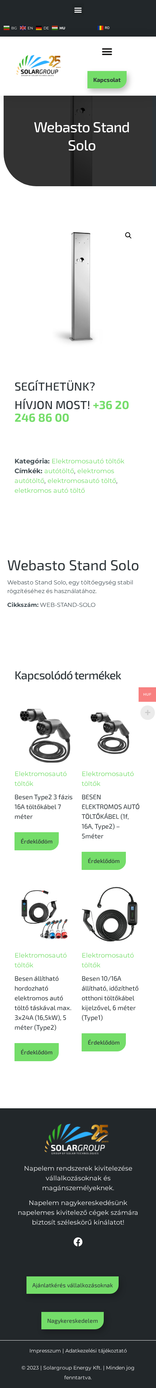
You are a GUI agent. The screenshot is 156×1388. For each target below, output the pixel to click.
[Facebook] (78, 1242)
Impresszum (45, 1350)
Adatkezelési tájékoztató (96, 1350)
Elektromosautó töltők (88, 461)
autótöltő (59, 471)
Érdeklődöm (37, 841)
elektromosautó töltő (82, 481)
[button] (78, 10)
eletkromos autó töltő (50, 491)
